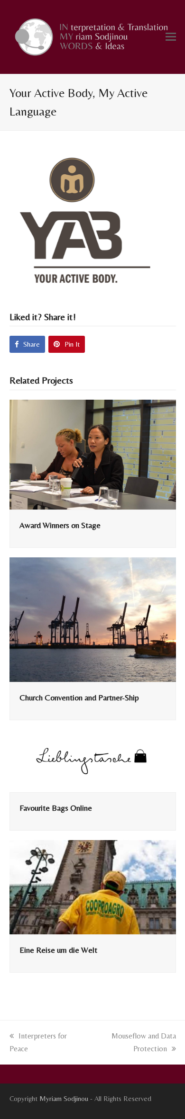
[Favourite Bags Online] (92, 760)
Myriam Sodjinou (63, 1098)
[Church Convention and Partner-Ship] (92, 618)
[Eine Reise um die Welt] (92, 886)
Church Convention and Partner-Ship (79, 697)
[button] (171, 37)
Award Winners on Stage (60, 525)
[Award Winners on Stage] (92, 453)
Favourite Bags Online (55, 808)
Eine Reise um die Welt (58, 950)
